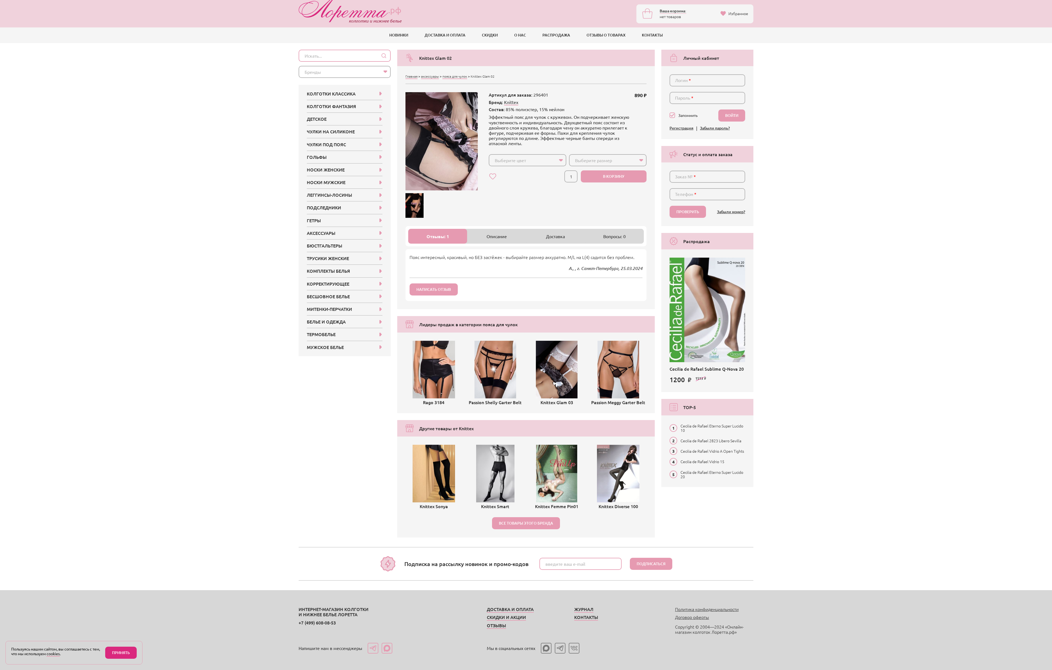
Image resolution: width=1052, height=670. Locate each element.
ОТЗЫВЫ (496, 625)
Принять (121, 652)
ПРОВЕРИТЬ (687, 211)
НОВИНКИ (398, 35)
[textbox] (522, 160)
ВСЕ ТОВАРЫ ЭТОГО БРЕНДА (526, 523)
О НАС (520, 35)
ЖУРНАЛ (583, 609)
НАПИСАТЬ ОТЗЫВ (433, 289)
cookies (53, 653)
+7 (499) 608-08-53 (317, 623)
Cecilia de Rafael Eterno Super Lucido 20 (712, 474)
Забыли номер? (731, 212)
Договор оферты (692, 617)
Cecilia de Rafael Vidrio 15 (702, 461)
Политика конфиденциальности (707, 609)
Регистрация (681, 128)
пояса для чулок (454, 76)
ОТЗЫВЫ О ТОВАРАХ (606, 35)
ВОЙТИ (731, 115)
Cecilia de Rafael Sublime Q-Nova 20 (707, 369)
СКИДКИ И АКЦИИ (506, 617)
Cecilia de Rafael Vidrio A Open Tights (712, 451)
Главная (411, 76)
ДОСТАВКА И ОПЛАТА (445, 35)
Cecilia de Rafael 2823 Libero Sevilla (711, 440)
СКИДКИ (490, 35)
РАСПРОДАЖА (556, 35)
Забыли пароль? (715, 128)
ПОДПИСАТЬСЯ (651, 563)
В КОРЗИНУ (613, 176)
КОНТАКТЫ (652, 35)
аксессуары (430, 76)
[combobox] (527, 160)
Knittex (511, 102)
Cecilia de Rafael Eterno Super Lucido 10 (712, 428)
